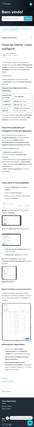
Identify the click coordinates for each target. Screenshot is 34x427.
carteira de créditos (8, 381)
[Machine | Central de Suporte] (6, 4)
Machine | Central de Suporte (11, 28)
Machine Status (6, 409)
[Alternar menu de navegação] (30, 4)
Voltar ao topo (6, 391)
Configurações (13, 30)
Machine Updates (7, 406)
